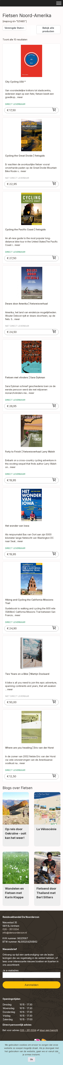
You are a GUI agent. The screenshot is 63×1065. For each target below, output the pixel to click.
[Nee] (59, 1053)
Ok (31, 1059)
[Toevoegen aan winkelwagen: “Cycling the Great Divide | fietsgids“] (54, 183)
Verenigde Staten (14, 27)
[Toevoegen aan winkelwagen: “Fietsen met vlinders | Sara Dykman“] (54, 405)
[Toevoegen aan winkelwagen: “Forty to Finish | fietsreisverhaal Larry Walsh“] (54, 480)
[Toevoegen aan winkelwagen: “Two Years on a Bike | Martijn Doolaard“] (54, 701)
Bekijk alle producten (48, 29)
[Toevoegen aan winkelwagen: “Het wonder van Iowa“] (54, 554)
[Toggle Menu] (58, 3)
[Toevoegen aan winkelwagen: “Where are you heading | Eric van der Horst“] (54, 776)
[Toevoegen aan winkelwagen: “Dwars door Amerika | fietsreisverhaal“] (54, 331)
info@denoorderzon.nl (15, 932)
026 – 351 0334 (11, 929)
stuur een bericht (49, 1030)
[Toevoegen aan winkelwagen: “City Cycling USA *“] (54, 109)
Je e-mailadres (11, 970)
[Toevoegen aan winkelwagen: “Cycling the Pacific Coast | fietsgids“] (54, 257)
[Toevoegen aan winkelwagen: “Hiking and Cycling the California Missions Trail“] (54, 628)
